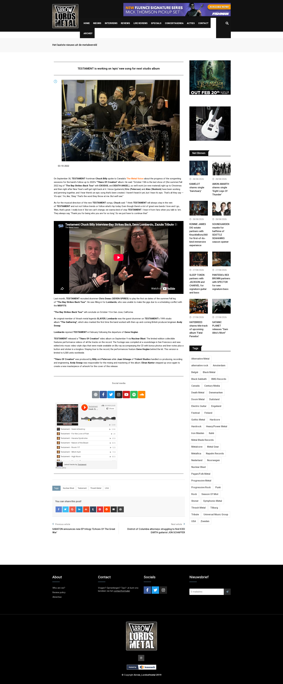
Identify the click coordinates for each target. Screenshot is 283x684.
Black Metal (209, 372)
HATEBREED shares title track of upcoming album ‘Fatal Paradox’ (198, 329)
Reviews (125, 23)
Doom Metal (198, 399)
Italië (211, 433)
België (194, 372)
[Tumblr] (93, 509)
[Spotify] (134, 394)
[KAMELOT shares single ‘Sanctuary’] (198, 168)
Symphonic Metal (212, 501)
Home (87, 23)
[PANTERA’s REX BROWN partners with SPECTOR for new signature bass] (221, 259)
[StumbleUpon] (86, 509)
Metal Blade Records (202, 440)
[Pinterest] (100, 509)
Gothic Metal (198, 419)
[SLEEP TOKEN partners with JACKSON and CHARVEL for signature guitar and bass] (198, 259)
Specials (156, 23)
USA (107, 488)
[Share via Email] (114, 509)
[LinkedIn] (79, 509)
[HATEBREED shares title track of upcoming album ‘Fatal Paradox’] (198, 306)
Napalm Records (215, 453)
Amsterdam (219, 365)
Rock (194, 494)
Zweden (205, 521)
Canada (195, 385)
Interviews (111, 23)
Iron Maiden (197, 433)
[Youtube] (126, 394)
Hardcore (215, 419)
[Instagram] (118, 394)
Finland (208, 412)
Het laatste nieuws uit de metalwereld (74, 44)
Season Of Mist (209, 494)
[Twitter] (111, 394)
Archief (88, 33)
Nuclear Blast (68, 488)
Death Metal (197, 392)
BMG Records (218, 379)
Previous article (62, 524)
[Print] (120, 509)
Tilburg (214, 507)
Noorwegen (213, 460)
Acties (191, 23)
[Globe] (95, 394)
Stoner (195, 501)
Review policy (58, 592)
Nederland (196, 460)
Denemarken (216, 392)
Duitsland (214, 399)
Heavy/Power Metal (216, 426)
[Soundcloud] (141, 394)
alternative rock (199, 365)
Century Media (212, 385)
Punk (218, 487)
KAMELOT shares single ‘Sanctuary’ (196, 187)
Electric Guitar (199, 406)
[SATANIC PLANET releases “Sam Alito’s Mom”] (221, 306)
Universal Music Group (216, 514)
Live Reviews (141, 23)
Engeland (216, 406)
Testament (82, 488)
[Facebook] (103, 394)
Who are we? (58, 588)
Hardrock (196, 426)
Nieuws (97, 23)
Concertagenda (174, 23)
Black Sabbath (199, 379)
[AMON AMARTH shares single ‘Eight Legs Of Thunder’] (221, 168)
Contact (203, 23)
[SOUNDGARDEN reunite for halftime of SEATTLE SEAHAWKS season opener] (221, 208)
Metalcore (196, 446)
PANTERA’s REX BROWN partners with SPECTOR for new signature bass (221, 282)
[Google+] (72, 509)
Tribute (195, 514)
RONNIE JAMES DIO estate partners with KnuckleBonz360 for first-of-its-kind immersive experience (198, 235)
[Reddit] (107, 509)
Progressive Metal (201, 480)
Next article (176, 524)
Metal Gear (213, 446)
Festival (195, 412)
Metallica (196, 453)
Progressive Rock (201, 487)
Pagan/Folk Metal (200, 473)
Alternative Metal (200, 358)
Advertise (57, 597)
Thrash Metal (95, 488)
